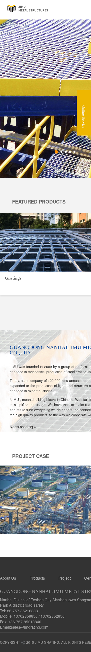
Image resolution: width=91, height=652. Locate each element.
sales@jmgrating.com (29, 627)
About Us (8, 578)
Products (37, 578)
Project (64, 578)
